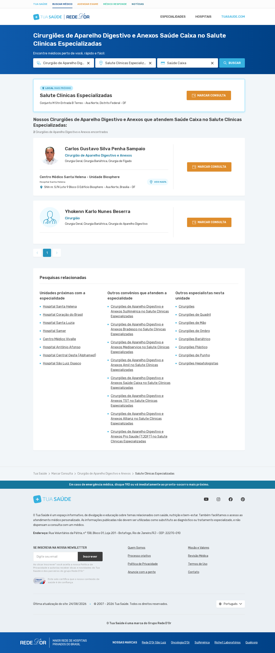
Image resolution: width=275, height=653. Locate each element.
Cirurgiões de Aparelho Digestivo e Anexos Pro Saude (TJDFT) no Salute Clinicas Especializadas (139, 436)
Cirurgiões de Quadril (195, 315)
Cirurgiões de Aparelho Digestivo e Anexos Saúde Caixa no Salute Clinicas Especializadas (140, 383)
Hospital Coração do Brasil (63, 315)
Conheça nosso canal (206, 499)
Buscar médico (62, 4)
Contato (193, 572)
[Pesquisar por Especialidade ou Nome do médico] (88, 63)
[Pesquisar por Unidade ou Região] (150, 63)
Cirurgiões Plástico (193, 347)
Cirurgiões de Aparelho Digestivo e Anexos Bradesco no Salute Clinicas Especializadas (138, 329)
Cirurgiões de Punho (194, 355)
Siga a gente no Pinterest (243, 499)
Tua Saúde (40, 4)
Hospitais (203, 16)
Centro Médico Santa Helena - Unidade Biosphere (80, 177)
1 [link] (47, 253)
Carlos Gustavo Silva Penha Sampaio (105, 148)
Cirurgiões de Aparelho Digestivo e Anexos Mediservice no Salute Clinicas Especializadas (140, 347)
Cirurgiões (186, 306)
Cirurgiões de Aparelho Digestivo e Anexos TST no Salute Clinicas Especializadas (137, 401)
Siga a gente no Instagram (218, 499)
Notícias (138, 4)
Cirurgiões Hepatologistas (198, 363)
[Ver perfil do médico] (50, 154)
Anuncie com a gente (142, 572)
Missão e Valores (198, 547)
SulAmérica (202, 642)
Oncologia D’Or (180, 642)
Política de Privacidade (143, 564)
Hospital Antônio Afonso (61, 347)
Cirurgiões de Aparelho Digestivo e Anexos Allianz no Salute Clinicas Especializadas (137, 418)
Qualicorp (251, 642)
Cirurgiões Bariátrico (194, 339)
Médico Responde (115, 4)
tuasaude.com (233, 16)
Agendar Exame (87, 4)
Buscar (235, 63)
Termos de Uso (197, 564)
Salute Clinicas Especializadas (76, 95)
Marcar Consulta (62, 473)
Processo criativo (139, 556)
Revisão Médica (198, 556)
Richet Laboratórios (228, 642)
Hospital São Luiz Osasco (62, 363)
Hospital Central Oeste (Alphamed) (69, 355)
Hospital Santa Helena (52, 182)
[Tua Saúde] (52, 499)
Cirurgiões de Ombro (194, 331)
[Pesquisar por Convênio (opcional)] (212, 63)
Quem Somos (136, 547)
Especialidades (173, 16)
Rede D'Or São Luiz (154, 642)
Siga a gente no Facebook (231, 499)
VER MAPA (160, 182)
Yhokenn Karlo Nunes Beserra (97, 211)
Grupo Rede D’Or (159, 623)
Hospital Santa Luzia (59, 323)
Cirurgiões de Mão (192, 323)
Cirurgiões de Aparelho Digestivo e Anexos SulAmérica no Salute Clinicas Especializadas (140, 311)
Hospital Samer (54, 331)
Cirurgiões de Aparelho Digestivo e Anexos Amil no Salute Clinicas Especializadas (137, 365)
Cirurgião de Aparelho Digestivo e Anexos (104, 473)
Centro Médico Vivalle (59, 339)
